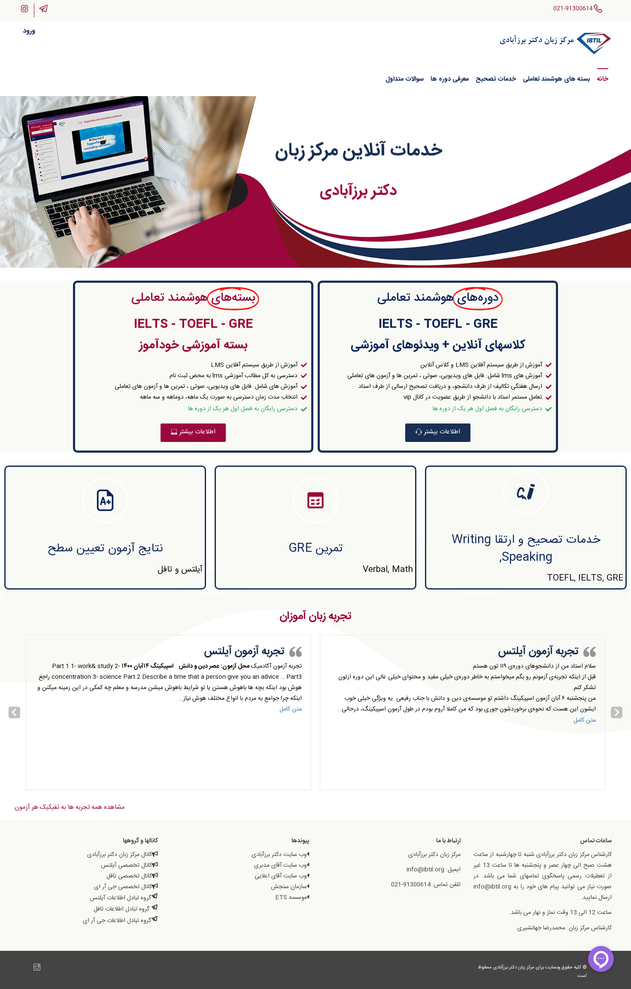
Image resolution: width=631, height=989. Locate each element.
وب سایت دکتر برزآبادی (279, 855)
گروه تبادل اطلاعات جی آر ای (117, 921)
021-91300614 (573, 8)
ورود (29, 31)
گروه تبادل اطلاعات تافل (122, 909)
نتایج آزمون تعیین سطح (105, 549)
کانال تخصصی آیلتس (126, 865)
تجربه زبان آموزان (315, 616)
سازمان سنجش (289, 887)
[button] (437, 432)
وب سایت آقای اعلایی (281, 876)
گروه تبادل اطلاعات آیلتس (120, 898)
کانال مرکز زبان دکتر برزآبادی (119, 855)
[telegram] (28, 969)
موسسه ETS (291, 897)
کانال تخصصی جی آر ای (123, 887)
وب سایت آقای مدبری (280, 865)
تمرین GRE (315, 549)
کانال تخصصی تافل (129, 876)
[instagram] (37, 969)
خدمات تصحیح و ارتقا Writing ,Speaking (526, 549)
